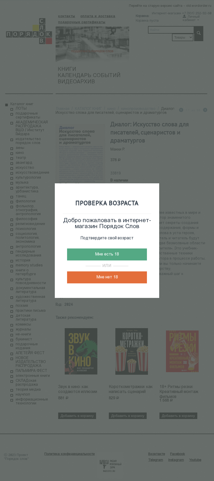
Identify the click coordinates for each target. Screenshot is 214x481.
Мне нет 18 (107, 277)
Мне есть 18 (107, 254)
